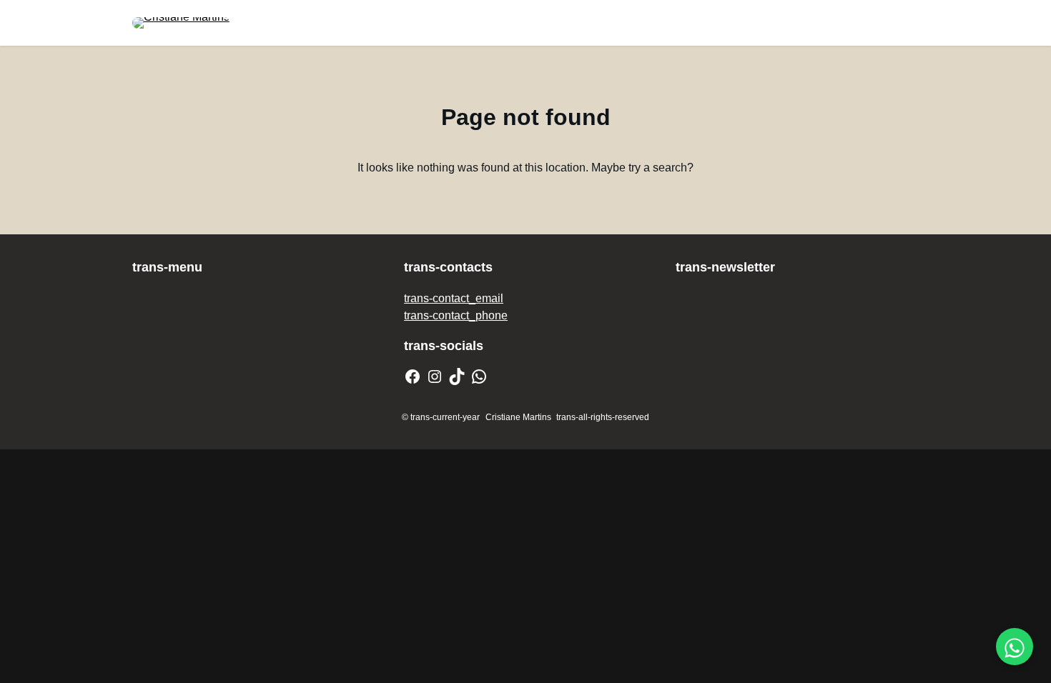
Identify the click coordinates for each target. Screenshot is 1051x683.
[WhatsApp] (479, 376)
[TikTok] (456, 376)
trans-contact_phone (456, 315)
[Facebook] (412, 376)
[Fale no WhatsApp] (1014, 646)
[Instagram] (434, 376)
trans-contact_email (453, 298)
